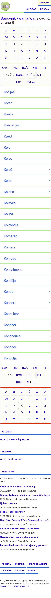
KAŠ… (26, 68)
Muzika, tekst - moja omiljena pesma (19, 536)
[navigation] (5, 6)
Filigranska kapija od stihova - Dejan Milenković (25, 495)
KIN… (36, 68)
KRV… (20, 81)
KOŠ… (31, 75)
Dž (6, 37)
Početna (6, 564)
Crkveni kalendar (38, 564)
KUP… (30, 81)
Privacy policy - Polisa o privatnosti (14, 586)
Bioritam (44, 9)
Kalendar (31, 9)
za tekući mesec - (15, 439)
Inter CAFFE (8, 471)
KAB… (5, 68)
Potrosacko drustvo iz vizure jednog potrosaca (24, 545)
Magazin (19, 570)
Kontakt (32, 570)
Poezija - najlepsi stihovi (12, 511)
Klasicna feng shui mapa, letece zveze (19, 528)
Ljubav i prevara (8, 503)
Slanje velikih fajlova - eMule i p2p (17, 486)
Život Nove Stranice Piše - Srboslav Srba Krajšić (25, 520)
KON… (20, 75)
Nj (14, 51)
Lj (37, 44)
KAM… (16, 68)
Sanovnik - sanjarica (17, 18)
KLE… (46, 68)
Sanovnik (44, 2)
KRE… (41, 75)
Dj (14, 37)
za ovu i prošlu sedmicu (11, 459)
